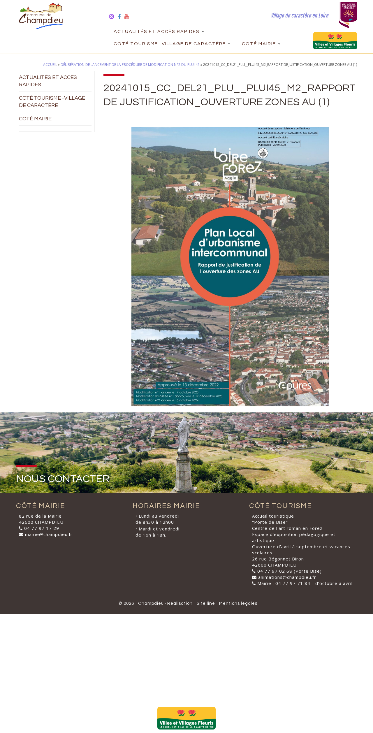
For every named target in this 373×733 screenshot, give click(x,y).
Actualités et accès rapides (157, 31)
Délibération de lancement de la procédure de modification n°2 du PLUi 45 (130, 64)
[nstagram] (113, 16)
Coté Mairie (259, 43)
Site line (206, 603)
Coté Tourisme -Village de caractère (170, 43)
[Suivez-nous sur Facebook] (121, 16)
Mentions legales (238, 603)
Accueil (50, 64)
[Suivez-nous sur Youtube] (128, 16)
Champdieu (151, 603)
